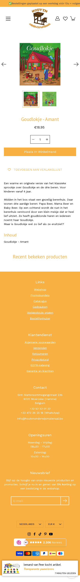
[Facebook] (34, 534)
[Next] (76, 64)
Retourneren (40, 353)
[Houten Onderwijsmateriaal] (40, 18)
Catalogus (40, 301)
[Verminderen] (33, 139)
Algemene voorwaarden (40, 342)
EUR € (51, 524)
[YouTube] (51, 534)
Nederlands (26, 524)
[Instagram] (29, 534)
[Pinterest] (45, 534)
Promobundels (40, 295)
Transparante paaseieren (38, 569)
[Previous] (4, 64)
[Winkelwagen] (73, 18)
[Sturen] (64, 500)
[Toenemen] (47, 139)
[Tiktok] (40, 534)
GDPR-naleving (40, 365)
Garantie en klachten (40, 371)
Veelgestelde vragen (40, 312)
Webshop (40, 289)
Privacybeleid (40, 359)
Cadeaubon (40, 306)
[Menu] (8, 19)
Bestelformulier (40, 318)
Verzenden (40, 347)
